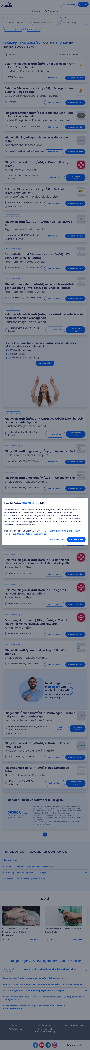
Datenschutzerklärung (55, 530)
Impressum (74, 530)
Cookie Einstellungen (55, 539)
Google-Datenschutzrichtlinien (32, 534)
